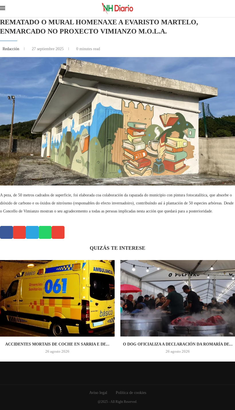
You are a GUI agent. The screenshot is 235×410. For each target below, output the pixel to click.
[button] (6, 232)
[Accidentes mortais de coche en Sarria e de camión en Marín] (57, 298)
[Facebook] (113, 373)
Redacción (11, 49)
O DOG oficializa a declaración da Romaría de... (178, 344)
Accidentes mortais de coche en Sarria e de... (57, 344)
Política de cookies (131, 393)
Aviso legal (98, 393)
